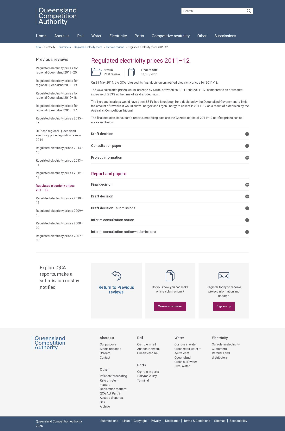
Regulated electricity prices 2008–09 (59, 225)
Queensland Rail (148, 353)
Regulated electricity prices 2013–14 (59, 163)
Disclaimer (172, 420)
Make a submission (170, 306)
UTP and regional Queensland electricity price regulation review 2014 (58, 135)
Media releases (110, 349)
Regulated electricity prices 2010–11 (59, 200)
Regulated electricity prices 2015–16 (59, 121)
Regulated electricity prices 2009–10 (59, 213)
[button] (170, 133)
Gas (102, 402)
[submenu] (61, 36)
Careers (105, 353)
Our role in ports (148, 372)
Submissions (109, 420)
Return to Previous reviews (116, 289)
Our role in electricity (226, 344)
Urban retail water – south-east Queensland (187, 353)
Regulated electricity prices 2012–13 (59, 175)
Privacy (156, 420)
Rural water (182, 366)
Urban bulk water (185, 362)
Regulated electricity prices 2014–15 (59, 150)
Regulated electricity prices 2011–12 (55, 188)
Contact (105, 357)
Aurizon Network (148, 349)
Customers (65, 47)
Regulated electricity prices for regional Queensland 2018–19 (57, 83)
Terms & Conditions (197, 420)
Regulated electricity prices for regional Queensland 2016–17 (57, 108)
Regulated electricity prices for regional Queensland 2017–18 (57, 96)
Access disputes (111, 398)
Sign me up (224, 306)
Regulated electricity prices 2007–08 (59, 238)
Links (126, 420)
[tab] (170, 133)
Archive (105, 406)
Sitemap (219, 420)
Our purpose (108, 344)
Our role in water (185, 344)
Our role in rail (146, 344)
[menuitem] (41, 38)
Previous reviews (115, 47)
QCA (38, 47)
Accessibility (238, 420)
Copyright (140, 420)
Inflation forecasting (113, 376)
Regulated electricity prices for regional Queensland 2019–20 (57, 70)
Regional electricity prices (88, 47)
